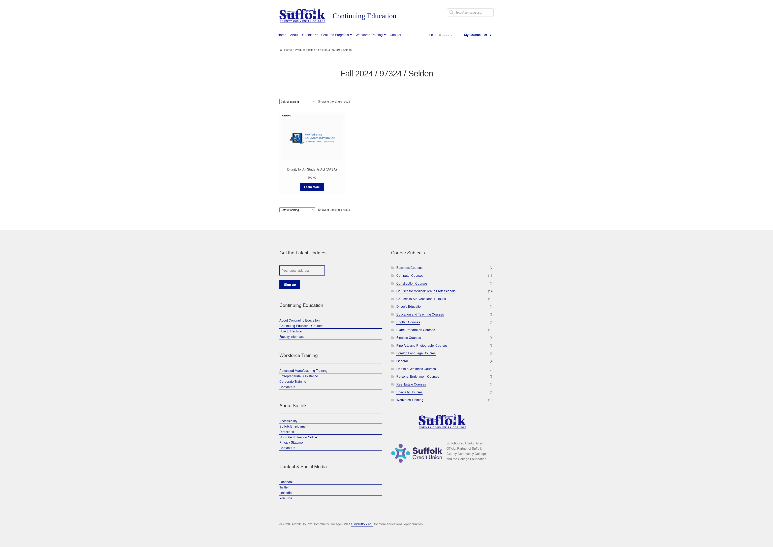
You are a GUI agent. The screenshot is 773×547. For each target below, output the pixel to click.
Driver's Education (409, 306)
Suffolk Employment (293, 426)
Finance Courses (408, 337)
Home (282, 35)
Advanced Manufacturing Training (303, 370)
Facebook (286, 481)
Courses (308, 35)
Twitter (284, 487)
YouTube (285, 498)
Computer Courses (409, 275)
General (402, 361)
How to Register (290, 331)
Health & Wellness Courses (416, 368)
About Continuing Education (299, 320)
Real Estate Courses (411, 384)
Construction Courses (411, 283)
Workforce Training (369, 35)
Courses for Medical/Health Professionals (426, 291)
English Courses (408, 322)
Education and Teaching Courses (420, 314)
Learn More (312, 187)
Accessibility (288, 420)
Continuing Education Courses (301, 325)
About (294, 35)
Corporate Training (292, 381)
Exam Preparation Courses (415, 329)
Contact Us (287, 387)
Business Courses (409, 267)
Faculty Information (292, 336)
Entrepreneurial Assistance (298, 376)
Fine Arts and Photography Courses (421, 345)
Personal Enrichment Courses (417, 376)
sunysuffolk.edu (362, 524)
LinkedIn (285, 492)
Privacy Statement (292, 442)
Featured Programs (335, 35)
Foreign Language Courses (416, 353)
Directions (286, 431)
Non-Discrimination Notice (298, 437)
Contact (395, 35)
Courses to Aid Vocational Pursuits (421, 298)
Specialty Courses (409, 392)
